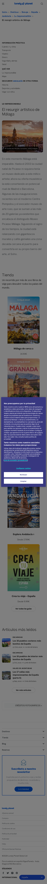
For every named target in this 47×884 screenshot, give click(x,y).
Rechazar (23, 475)
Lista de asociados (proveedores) (16, 460)
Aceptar (23, 481)
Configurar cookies (23, 468)
